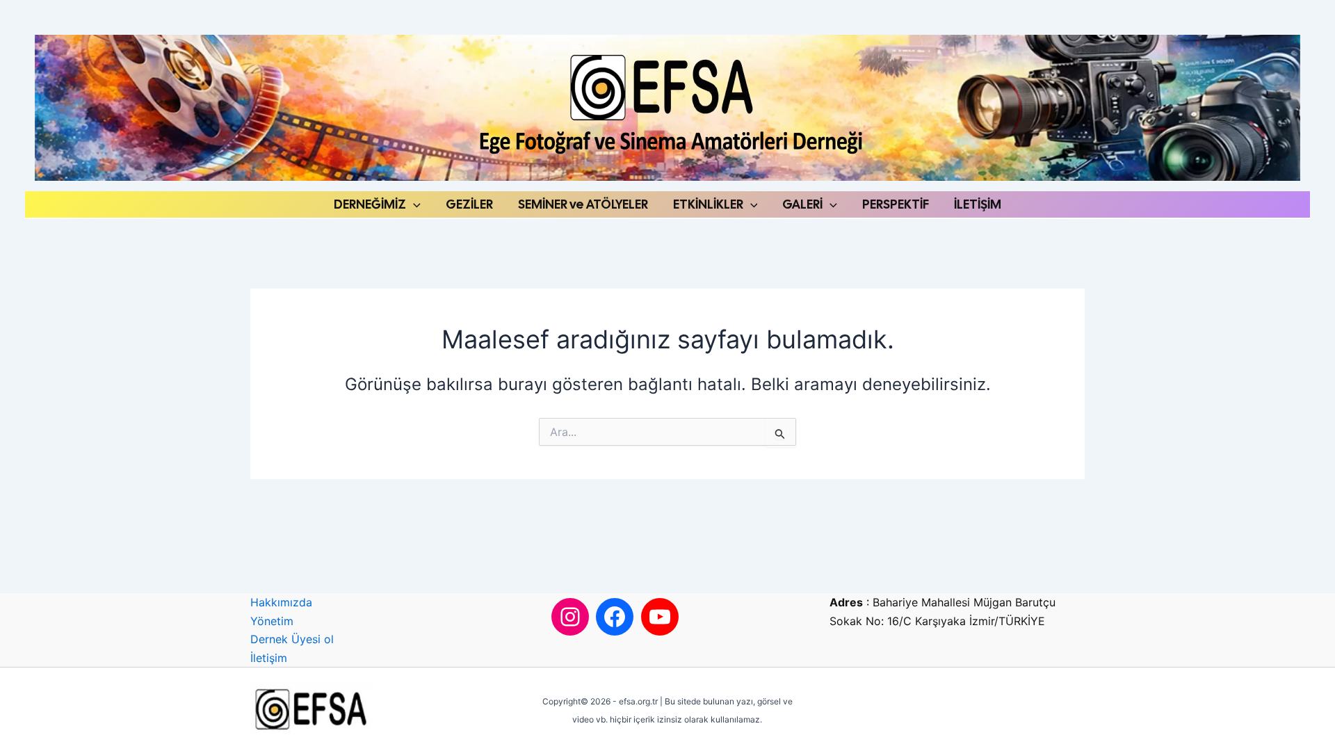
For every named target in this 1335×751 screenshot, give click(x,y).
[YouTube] (660, 617)
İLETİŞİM (977, 204)
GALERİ (802, 204)
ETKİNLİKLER (708, 204)
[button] (413, 204)
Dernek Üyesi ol (292, 639)
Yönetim (271, 621)
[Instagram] (570, 617)
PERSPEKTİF (895, 204)
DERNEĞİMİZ (370, 204)
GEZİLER (469, 204)
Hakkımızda (281, 602)
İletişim (268, 658)
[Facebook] (614, 617)
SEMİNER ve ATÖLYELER (583, 204)
